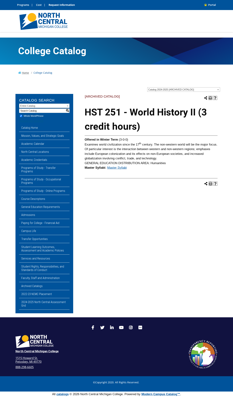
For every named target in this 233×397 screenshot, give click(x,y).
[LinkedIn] (112, 328)
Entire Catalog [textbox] (27, 105)
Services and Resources (35, 258)
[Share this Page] (206, 98)
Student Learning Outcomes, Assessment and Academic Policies (42, 248)
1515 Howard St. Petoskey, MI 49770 (28, 360)
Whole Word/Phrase (34, 116)
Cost (39, 5)
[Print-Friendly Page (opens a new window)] (210, 98)
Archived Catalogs (32, 286)
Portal (211, 5)
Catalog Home (29, 127)
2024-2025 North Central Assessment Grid (43, 303)
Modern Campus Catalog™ (160, 394)
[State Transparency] (203, 354)
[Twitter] (102, 328)
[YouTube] (121, 328)
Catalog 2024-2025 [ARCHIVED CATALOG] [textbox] (171, 89)
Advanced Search (31, 121)
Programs (23, 5)
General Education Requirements (40, 207)
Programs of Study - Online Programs (43, 191)
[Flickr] (140, 328)
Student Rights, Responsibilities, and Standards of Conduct (42, 268)
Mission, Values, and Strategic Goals (42, 136)
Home (25, 72)
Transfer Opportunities (34, 239)
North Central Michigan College (37, 351)
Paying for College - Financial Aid (40, 223)
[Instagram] (131, 328)
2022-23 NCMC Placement (36, 294)
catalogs (62, 394)
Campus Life (28, 231)
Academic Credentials (34, 160)
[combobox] (183, 89)
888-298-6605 (24, 367)
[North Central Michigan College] (43, 21)
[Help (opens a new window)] (215, 98)
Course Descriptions (33, 199)
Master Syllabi (117, 167)
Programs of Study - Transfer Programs (38, 169)
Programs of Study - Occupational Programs (41, 181)
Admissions (28, 215)
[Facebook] (93, 328)
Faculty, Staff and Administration (40, 278)
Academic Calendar (32, 144)
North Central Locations (35, 152)
